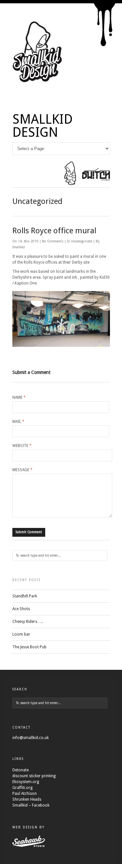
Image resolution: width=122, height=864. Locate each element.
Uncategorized (81, 241)
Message (22, 470)
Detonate (20, 770)
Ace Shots (21, 609)
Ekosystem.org (25, 781)
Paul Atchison (24, 793)
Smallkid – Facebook (30, 805)
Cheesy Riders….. (27, 621)
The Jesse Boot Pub (29, 647)
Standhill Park (24, 596)
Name (19, 397)
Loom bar (21, 634)
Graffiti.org (22, 787)
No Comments (53, 241)
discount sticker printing (34, 776)
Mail (18, 422)
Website (22, 446)
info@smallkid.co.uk (30, 737)
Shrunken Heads (26, 799)
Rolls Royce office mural (54, 230)
